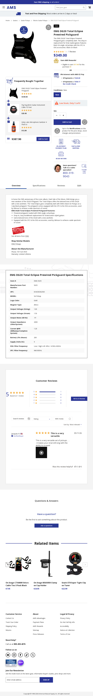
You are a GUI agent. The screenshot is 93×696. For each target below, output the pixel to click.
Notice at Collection (67, 630)
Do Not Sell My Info (67, 622)
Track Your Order (12, 622)
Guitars (15, 20)
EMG (56, 26)
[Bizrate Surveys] (13, 664)
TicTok (26, 655)
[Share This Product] (48, 27)
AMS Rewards (38, 626)
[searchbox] (19, 418)
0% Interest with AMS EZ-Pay (72, 74)
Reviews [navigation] (61, 185)
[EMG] (18, 234)
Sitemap (36, 630)
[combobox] (70, 7)
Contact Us (10, 618)
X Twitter (33, 655)
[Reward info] (70, 67)
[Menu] (3, 7)
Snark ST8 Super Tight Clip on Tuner (74, 584)
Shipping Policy (11, 626)
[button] (89, 7)
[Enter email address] (25, 680)
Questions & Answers (46, 500)
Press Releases (38, 634)
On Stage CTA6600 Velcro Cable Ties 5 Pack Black (17, 584)
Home (8, 20)
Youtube (8, 655)
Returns (8, 630)
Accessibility (64, 626)
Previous (8, 564)
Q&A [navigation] (79, 185)
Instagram (14, 655)
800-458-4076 (19, 644)
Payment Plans (38, 622)
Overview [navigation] (16, 185)
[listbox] (70, 95)
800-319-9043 (68, 174)
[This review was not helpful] (79, 466)
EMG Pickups (16, 244)
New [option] (57, 95)
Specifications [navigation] (39, 185)
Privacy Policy (65, 618)
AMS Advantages (39, 618)
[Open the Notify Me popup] (57, 131)
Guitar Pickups (25, 20)
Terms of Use (65, 634)
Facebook (20, 655)
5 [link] (65, 52)
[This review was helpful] (75, 466)
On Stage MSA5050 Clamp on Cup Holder (45, 584)
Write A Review (79, 399)
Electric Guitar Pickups (40, 20)
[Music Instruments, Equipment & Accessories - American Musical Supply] (11, 7)
